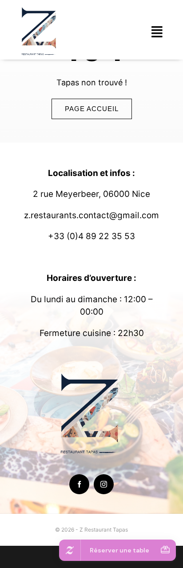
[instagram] (104, 484)
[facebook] (79, 484)
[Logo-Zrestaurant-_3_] (40, 8)
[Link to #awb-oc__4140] (157, 32)
